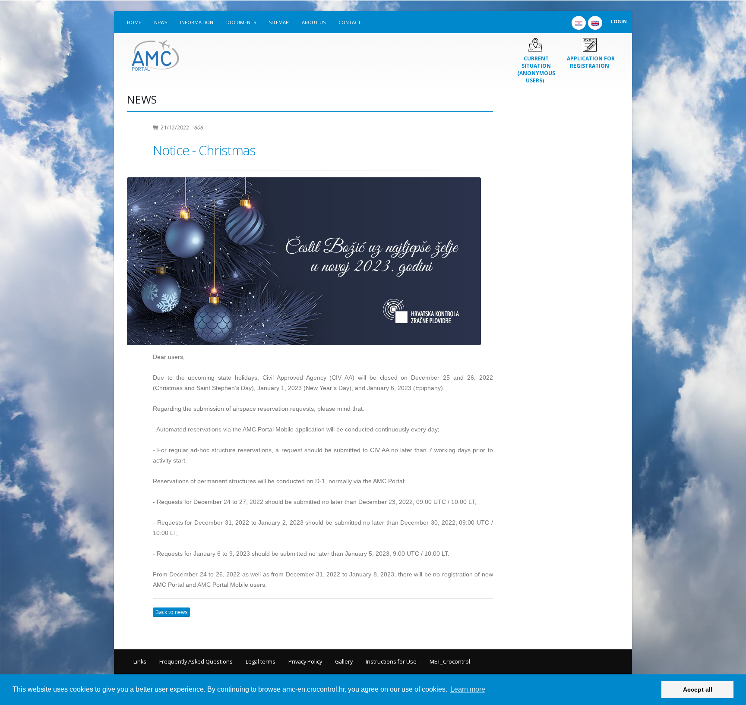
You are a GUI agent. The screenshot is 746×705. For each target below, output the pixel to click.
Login (619, 21)
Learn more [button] (467, 689)
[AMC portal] (155, 53)
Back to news (171, 612)
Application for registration (591, 62)
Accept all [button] (697, 689)
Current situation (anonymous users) (536, 69)
